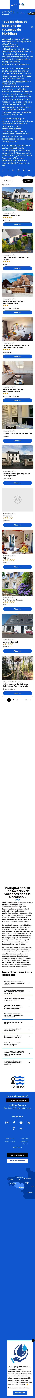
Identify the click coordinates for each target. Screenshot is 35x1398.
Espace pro (25, 1138)
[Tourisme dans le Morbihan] (22, 4)
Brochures (10, 1138)
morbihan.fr (17, 1147)
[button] (32, 27)
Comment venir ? (17, 1155)
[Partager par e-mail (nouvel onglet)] (29, 170)
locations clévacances (13, 81)
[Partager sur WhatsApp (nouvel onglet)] (18, 170)
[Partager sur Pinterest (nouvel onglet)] (24, 170)
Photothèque (10, 1141)
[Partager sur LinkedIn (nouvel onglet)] (13, 170)
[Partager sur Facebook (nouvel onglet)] (3, 170)
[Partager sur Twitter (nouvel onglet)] (8, 170)
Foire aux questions (17, 1160)
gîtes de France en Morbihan (16, 86)
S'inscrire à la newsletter (17, 1100)
